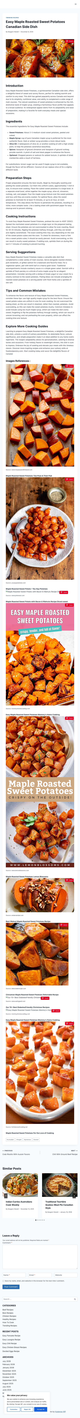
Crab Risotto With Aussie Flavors (16, 1152)
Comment (7, 1243)
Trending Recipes (12, 17)
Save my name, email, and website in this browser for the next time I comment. (34, 1281)
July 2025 (6, 1387)
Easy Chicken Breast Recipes (14, 1347)
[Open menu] (76, 4)
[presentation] (20, 1185)
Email (32, 1275)
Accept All (40, 1409)
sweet (36, 1139)
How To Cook (8, 1322)
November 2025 (9, 1374)
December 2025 (9, 1371)
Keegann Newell (13, 32)
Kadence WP (60, 1412)
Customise (13, 1409)
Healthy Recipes (9, 1319)
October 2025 (8, 1377)
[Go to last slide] (6, 1195)
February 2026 (8, 1364)
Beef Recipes (7, 1310)
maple (18, 1139)
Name (6, 1275)
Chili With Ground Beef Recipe (65, 1152)
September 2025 (9, 1380)
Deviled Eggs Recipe (10, 1351)
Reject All (27, 1409)
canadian (10, 1139)
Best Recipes (7, 1313)
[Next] (74, 1195)
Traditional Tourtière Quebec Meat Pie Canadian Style (59, 1205)
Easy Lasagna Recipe (11, 1340)
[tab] (35, 1220)
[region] (27, 1403)
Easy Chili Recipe (9, 1343)
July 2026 (6, 1361)
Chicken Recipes (9, 1316)
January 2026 (8, 1368)
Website (58, 1275)
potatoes (27, 1139)
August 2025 (7, 1383)
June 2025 (6, 1390)
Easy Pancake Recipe (11, 1336)
